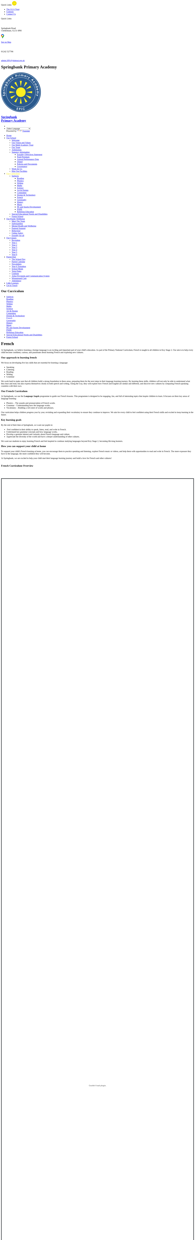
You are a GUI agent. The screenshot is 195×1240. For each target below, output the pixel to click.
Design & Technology (26, 195)
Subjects (15, 176)
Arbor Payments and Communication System (30, 276)
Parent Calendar (18, 262)
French (20, 197)
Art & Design (22, 190)
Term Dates (16, 271)
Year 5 (14, 252)
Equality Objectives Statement (29, 154)
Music (19, 204)
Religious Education (25, 212)
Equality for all (18, 235)
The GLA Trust (12, 9)
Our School (11, 138)
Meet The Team (18, 221)
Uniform (10, 12)
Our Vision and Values (21, 143)
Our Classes (11, 238)
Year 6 (14, 254)
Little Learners (12, 283)
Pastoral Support (18, 228)
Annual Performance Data (28, 159)
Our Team (16, 147)
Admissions (16, 150)
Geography (21, 200)
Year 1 (14, 242)
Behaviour (16, 231)
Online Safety (17, 233)
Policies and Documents (27, 164)
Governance (22, 166)
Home (9, 135)
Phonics (20, 181)
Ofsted (20, 162)
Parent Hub (11, 257)
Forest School (17, 216)
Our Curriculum (13, 173)
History (20, 202)
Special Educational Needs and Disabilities (29, 214)
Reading (20, 178)
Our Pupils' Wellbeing (15, 219)
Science (20, 188)
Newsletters (16, 264)
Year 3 (14, 247)
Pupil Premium (23, 157)
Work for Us (17, 169)
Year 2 (14, 245)
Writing (20, 183)
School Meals (17, 269)
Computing (21, 193)
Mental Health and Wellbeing (24, 226)
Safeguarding (17, 223)
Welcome (16, 140)
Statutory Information (21, 152)
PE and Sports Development (29, 207)
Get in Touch (11, 285)
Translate (26, 131)
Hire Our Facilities (19, 171)
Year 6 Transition (19, 266)
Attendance (16, 281)
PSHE (19, 209)
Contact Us (11, 14)
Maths (19, 185)
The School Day (18, 259)
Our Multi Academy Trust (22, 145)
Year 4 (14, 250)
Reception (16, 240)
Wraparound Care (19, 278)
